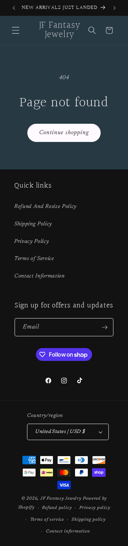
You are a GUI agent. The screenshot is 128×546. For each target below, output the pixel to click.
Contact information (68, 531)
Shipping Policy (33, 224)
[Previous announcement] (14, 8)
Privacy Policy (31, 241)
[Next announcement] (114, 8)
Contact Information (39, 276)
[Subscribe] (104, 327)
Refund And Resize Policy (45, 206)
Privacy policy (94, 508)
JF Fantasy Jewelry (60, 498)
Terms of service (47, 519)
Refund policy (56, 508)
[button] (15, 30)
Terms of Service (34, 258)
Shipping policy (88, 519)
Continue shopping (64, 133)
